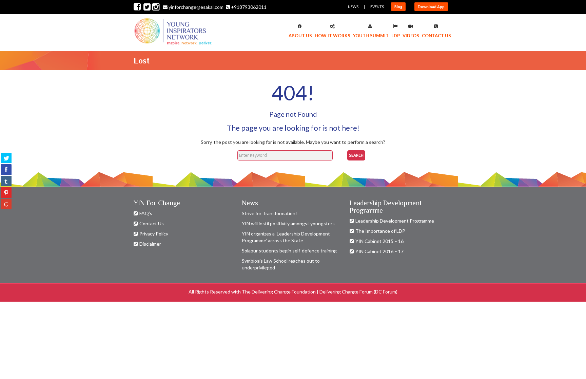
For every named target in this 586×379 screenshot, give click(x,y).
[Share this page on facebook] (6, 169)
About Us (300, 35)
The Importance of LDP (380, 231)
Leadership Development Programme (394, 221)
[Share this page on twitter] (6, 157)
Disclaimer (150, 244)
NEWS (353, 6)
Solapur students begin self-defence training (289, 250)
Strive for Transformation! (269, 213)
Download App (431, 6)
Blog (398, 6)
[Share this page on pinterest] (6, 192)
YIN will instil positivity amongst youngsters (288, 223)
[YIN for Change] (173, 33)
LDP (395, 35)
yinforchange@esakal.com (196, 7)
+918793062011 (249, 7)
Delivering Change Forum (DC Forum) (358, 292)
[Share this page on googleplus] (6, 203)
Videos (411, 35)
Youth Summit (371, 35)
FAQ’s (145, 213)
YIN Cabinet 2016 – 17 (379, 251)
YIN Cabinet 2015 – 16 (379, 241)
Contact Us (436, 35)
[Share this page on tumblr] (6, 180)
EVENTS (377, 6)
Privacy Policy (153, 233)
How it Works (332, 35)
